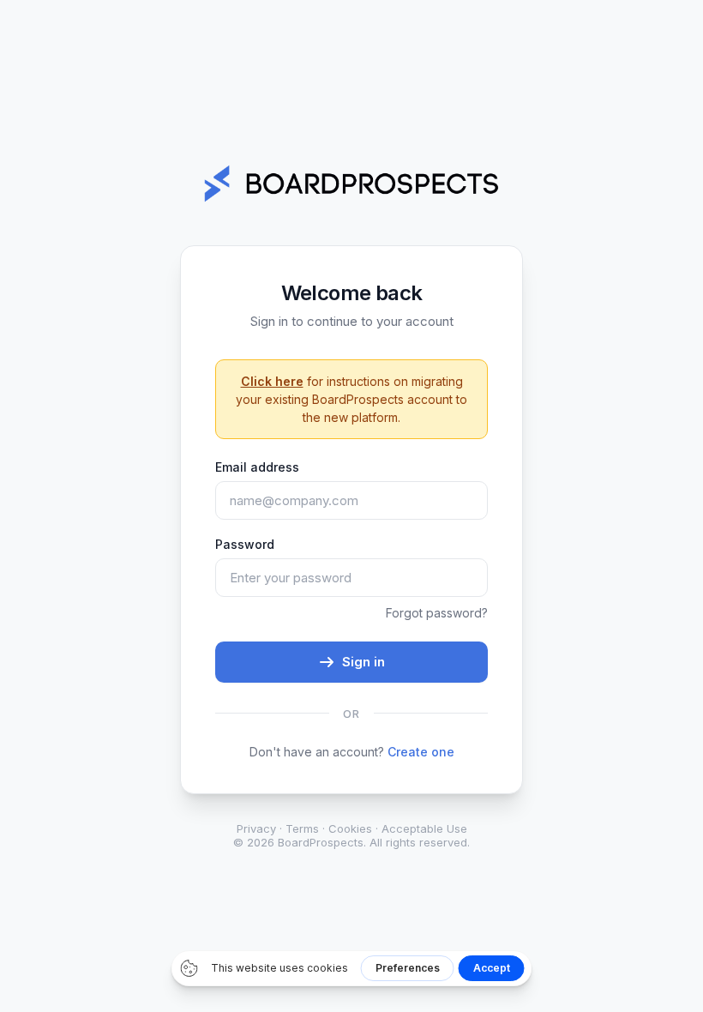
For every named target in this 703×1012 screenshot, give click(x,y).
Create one (421, 751)
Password (244, 544)
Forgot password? (437, 612)
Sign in (363, 662)
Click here (272, 381)
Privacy (256, 828)
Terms (302, 828)
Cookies (350, 828)
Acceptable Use (424, 828)
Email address (257, 467)
